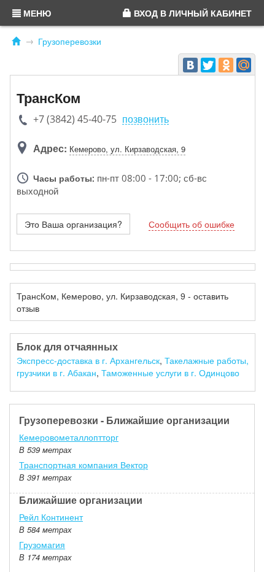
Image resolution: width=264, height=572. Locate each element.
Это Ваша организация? (73, 224)
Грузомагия (42, 544)
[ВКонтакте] (190, 65)
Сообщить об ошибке (192, 224)
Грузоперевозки (69, 41)
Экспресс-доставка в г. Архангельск (88, 360)
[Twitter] (208, 65)
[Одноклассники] (226, 65)
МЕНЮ (36, 13)
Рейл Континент (51, 517)
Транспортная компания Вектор (83, 464)
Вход (191, 13)
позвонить (145, 119)
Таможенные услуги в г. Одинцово (170, 372)
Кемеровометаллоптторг (68, 437)
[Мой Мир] (243, 65)
